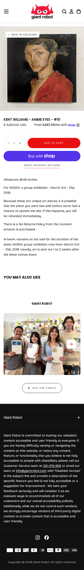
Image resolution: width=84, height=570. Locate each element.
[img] (10, 550)
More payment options (42, 165)
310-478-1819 (52, 466)
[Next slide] (71, 344)
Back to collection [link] (24, 35)
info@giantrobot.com (31, 471)
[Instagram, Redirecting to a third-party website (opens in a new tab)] (37, 537)
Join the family (44, 388)
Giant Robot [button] (13, 417)
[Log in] (71, 11)
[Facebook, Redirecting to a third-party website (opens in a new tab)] (46, 537)
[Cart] (78, 11)
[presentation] (78, 105)
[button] (6, 11)
